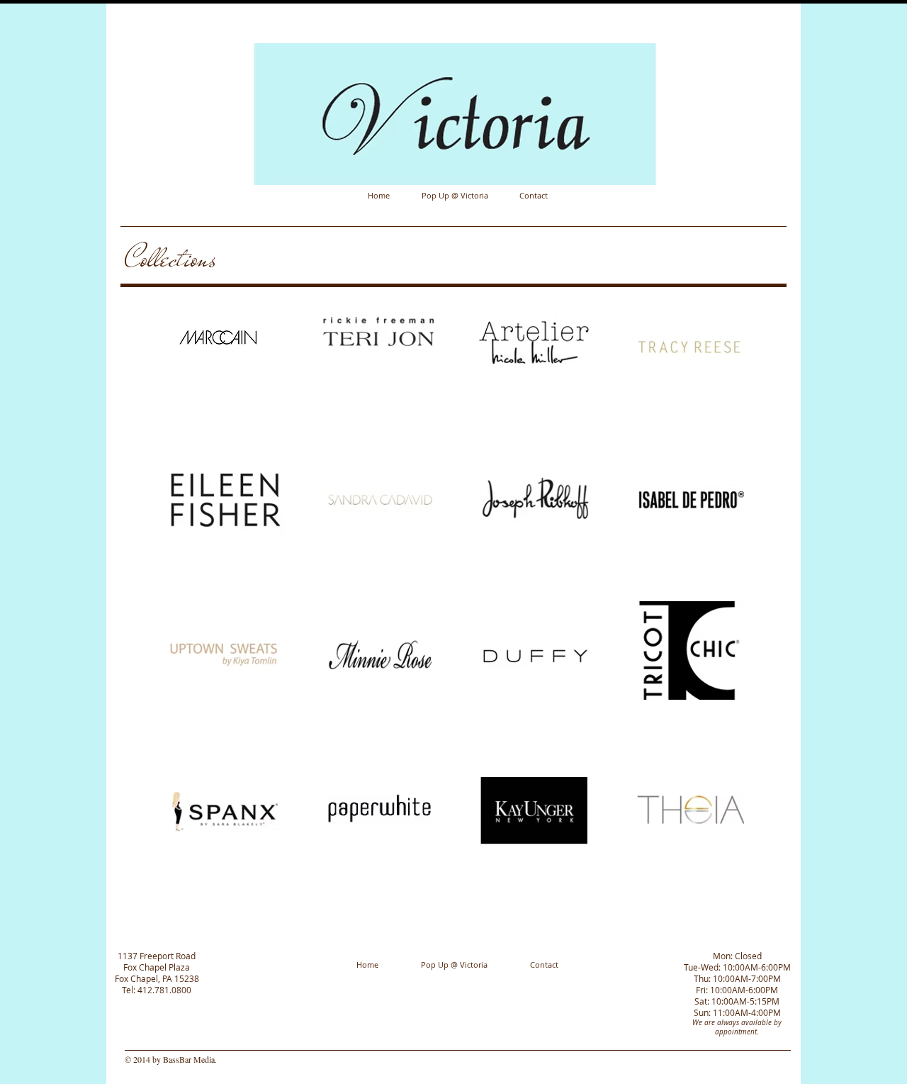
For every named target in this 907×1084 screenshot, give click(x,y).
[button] (220, 368)
